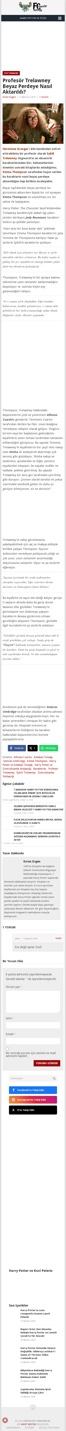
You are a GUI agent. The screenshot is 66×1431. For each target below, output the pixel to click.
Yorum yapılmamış (11, 800)
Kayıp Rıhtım (28, 1424)
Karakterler (39, 768)
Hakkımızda (13, 1427)
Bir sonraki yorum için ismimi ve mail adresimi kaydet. (31, 1054)
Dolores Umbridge (14, 761)
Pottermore (11, 73)
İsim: (9, 1018)
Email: (10, 1034)
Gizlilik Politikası (49, 1427)
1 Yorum (43, 97)
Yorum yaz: (14, 986)
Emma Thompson (37, 761)
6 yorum (17, 826)
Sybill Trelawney (26, 772)
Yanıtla (58, 938)
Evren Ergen (9, 97)
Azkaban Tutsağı (43, 757)
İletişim (29, 1427)
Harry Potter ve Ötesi (33, 18)
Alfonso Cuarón (23, 757)
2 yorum (17, 813)
